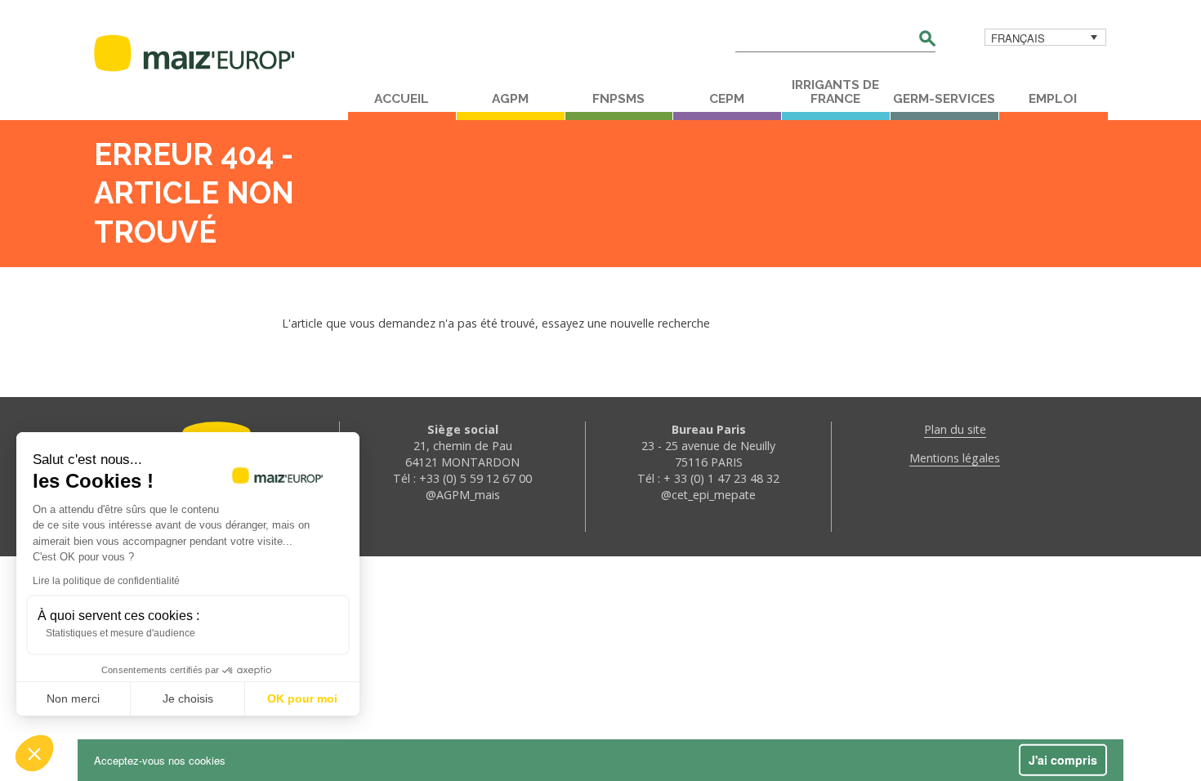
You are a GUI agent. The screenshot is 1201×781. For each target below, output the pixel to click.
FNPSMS (618, 98)
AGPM (510, 98)
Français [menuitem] (1018, 38)
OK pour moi (302, 698)
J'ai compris (1063, 760)
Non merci (73, 698)
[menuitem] (1045, 37)
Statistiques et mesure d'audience (120, 633)
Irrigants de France (835, 92)
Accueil (401, 98)
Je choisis (188, 698)
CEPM (726, 98)
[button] (34, 753)
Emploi (1053, 98)
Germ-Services (944, 98)
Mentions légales (954, 458)
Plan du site (955, 429)
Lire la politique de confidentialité (106, 581)
